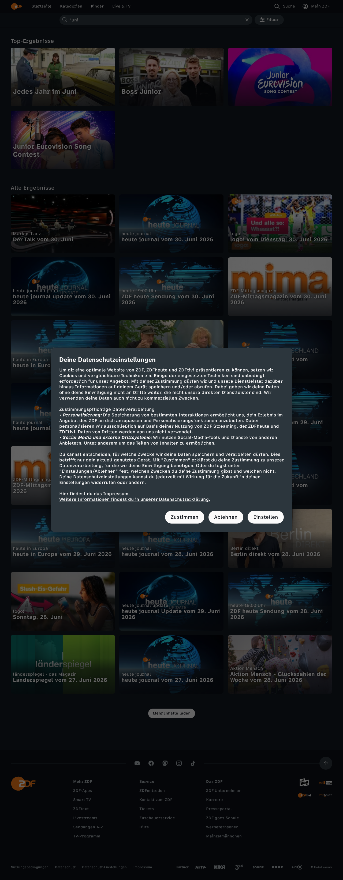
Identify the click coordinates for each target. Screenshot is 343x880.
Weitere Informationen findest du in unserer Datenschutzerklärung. (134, 499)
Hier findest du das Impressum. (94, 493)
